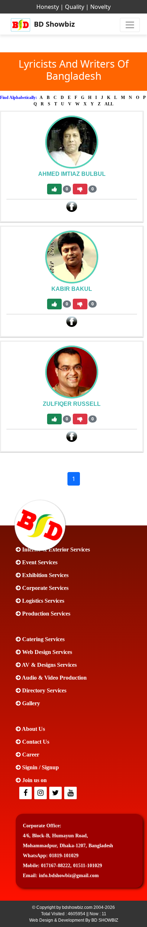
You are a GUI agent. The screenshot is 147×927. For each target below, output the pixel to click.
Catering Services (43, 639)
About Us (33, 729)
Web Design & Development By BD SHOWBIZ (73, 920)
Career (30, 754)
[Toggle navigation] (130, 25)
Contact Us (35, 742)
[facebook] (26, 793)
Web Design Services (46, 652)
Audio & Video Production (54, 678)
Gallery (30, 703)
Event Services (39, 562)
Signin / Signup (40, 767)
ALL (109, 103)
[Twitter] (41, 793)
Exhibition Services (45, 575)
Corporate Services (45, 588)
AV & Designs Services (49, 665)
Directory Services (43, 690)
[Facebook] (71, 206)
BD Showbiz (54, 24)
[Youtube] (71, 793)
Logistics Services (42, 601)
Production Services (45, 614)
